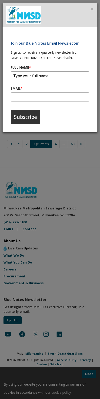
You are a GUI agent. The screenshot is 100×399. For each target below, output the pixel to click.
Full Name (21, 67)
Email (17, 88)
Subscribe (25, 117)
